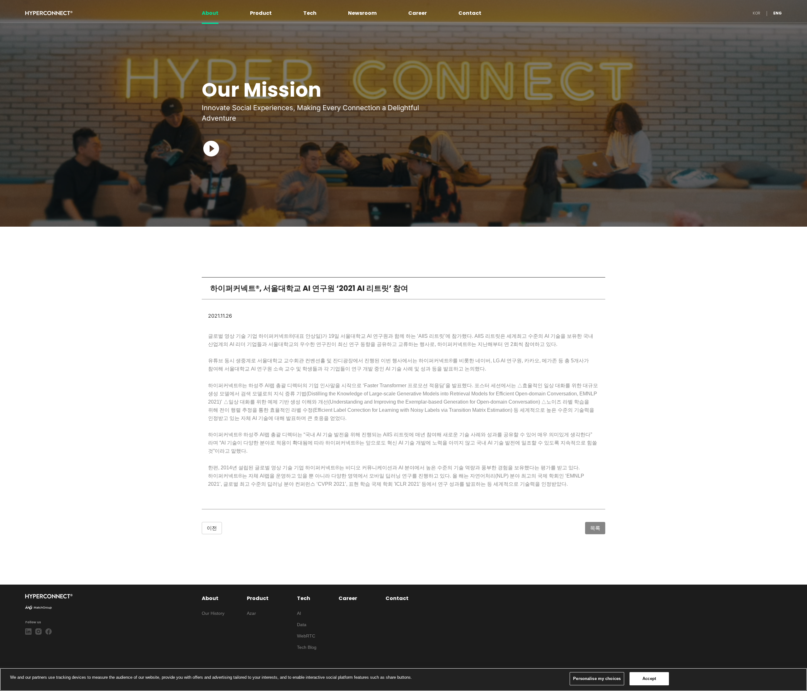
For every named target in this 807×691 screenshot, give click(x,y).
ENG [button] (777, 13)
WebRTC (306, 635)
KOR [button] (756, 13)
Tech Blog (306, 647)
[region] (403, 679)
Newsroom (362, 13)
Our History (213, 613)
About (210, 13)
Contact (469, 13)
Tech (309, 13)
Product (261, 13)
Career (417, 13)
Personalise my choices (597, 678)
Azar (251, 613)
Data (301, 624)
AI (299, 613)
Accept (649, 678)
